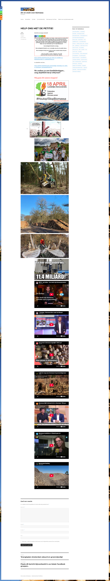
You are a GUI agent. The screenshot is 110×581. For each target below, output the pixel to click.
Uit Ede (33, 19)
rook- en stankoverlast (77, 61)
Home (22, 19)
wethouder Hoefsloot (76, 71)
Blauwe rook (75, 39)
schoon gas (75, 63)
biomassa (74, 33)
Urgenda (85, 67)
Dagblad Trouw (75, 41)
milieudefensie (83, 57)
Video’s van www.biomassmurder (65, 19)
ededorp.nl (77, 45)
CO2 (84, 39)
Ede (73, 45)
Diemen (74, 43)
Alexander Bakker (76, 31)
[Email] (42, 36)
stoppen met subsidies (77, 65)
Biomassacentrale (76, 35)
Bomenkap (80, 39)
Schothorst (80, 63)
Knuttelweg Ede (82, 55)
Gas (86, 49)
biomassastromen (83, 35)
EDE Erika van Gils (83, 45)
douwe (86, 43)
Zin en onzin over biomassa (32, 13)
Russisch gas (84, 61)
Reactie (23, 507)
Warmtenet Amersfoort (81, 69)
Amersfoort (27, 19)
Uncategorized (23, 39)
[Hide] (0, 21)
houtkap (79, 51)
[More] (44, 36)
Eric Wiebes (81, 47)
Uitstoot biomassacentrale (77, 67)
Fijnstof (82, 49)
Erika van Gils (75, 49)
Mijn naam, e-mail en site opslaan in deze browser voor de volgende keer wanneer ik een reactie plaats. (41, 541)
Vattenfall (74, 69)
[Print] (1, 16)
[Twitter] (38, 36)
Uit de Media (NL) (41, 19)
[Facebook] (35, 36)
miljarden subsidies (76, 59)
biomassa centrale (80, 33)
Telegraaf (84, 65)
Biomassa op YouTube (51, 19)
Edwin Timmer (75, 47)
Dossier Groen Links (80, 43)
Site (21, 535)
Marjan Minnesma (76, 57)
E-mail (22, 530)
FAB (79, 49)
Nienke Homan (84, 59)
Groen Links (75, 51)
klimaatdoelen (75, 55)
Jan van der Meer (76, 53)
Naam (22, 524)
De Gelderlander (83, 41)
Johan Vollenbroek (83, 53)
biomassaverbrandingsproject (78, 37)
